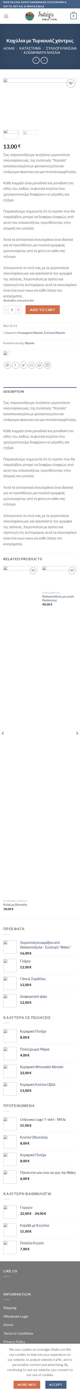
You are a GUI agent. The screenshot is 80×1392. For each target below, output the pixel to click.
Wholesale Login (15, 1316)
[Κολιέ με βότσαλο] (20, 731)
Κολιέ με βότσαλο (15, 904)
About (8, 1324)
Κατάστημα (30, 48)
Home (9, 48)
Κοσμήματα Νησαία (42, 52)
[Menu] (6, 16)
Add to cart (42, 309)
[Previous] (10, 102)
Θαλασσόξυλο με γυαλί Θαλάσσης (58, 598)
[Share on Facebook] (15, 365)
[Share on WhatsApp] (7, 365)
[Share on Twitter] (23, 365)
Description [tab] (13, 391)
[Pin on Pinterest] (39, 365)
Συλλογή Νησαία (61, 48)
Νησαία (29, 343)
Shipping (9, 1307)
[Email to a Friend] (31, 365)
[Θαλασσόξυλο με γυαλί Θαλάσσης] (59, 577)
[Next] (70, 102)
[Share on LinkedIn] (47, 365)
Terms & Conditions (18, 1333)
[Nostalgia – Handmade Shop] (40, 16)
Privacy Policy (14, 1341)
